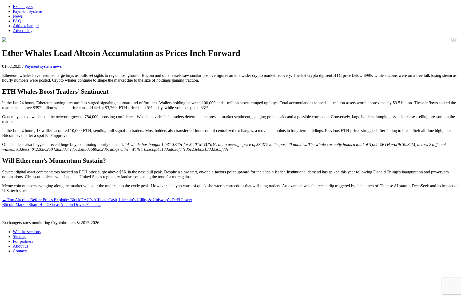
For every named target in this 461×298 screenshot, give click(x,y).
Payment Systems (27, 11)
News (18, 16)
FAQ (17, 21)
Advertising (23, 30)
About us (20, 246)
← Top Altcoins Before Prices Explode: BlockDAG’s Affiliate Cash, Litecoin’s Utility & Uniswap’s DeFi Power (97, 199)
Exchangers (23, 6)
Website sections (27, 231)
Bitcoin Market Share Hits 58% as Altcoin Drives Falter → (51, 204)
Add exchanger (26, 25)
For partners (23, 241)
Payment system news (43, 66)
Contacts (20, 251)
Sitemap (19, 236)
